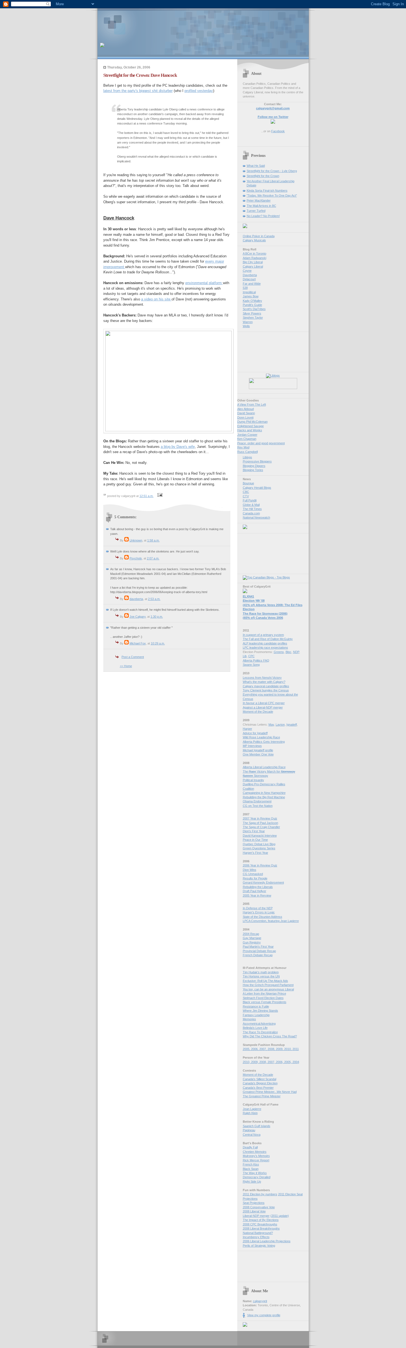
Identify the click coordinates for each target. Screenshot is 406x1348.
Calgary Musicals (254, 240)
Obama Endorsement (257, 801)
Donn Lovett (245, 417)
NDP (296, 652)
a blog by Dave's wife (178, 447)
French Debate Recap (258, 955)
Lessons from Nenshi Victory (262, 677)
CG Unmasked (253, 874)
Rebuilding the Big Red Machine (264, 797)
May (271, 724)
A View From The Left (251, 404)
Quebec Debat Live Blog (259, 844)
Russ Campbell (247, 451)
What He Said (256, 165)
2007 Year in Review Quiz (260, 818)
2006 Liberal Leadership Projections (267, 1241)
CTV (246, 496)
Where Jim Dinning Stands (260, 1010)
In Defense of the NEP (258, 908)
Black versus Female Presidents (264, 1002)
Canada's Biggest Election (260, 1083)
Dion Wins (249, 869)
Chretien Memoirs (255, 1151)
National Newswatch (256, 517)
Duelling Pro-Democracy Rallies (264, 784)
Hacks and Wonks (249, 430)
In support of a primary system (263, 634)
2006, (255, 1049)
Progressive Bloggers (257, 461)
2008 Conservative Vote (259, 1207)
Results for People (255, 878)
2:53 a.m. (154, 599)
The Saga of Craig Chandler (261, 827)
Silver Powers (252, 313)
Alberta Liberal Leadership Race (264, 767)
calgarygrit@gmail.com (273, 108)
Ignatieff (291, 724)
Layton (280, 724)
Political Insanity (253, 780)
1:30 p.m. (157, 616)
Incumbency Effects (256, 1237)
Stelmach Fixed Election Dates (263, 998)
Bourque (248, 483)
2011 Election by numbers (260, 1194)
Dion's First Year (254, 831)
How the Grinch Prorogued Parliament (268, 985)
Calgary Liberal (253, 266)
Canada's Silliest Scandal (259, 1079)
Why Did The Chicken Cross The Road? (270, 1036)
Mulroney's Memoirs (256, 1155)
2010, (288, 1049)
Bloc (288, 652)
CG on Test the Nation (258, 805)
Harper (247, 728)
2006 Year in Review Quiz (260, 865)
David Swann (246, 413)
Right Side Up (252, 1181)
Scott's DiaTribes (254, 309)
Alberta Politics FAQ (256, 660)
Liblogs (247, 457)
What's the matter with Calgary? (264, 681)
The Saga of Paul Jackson (260, 822)
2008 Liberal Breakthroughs (261, 1228)
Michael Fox (138, 643)
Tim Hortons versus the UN (261, 976)
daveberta (136, 599)
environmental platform (204, 283)
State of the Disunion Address (262, 916)
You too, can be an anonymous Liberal (268, 989)
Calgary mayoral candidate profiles (266, 686)
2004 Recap (251, 933)
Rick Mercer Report (256, 1160)
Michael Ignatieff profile (258, 750)
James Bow (251, 296)
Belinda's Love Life (255, 1027)
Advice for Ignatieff (255, 733)
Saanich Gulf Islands (256, 1126)
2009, (280, 1049)
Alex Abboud (245, 409)
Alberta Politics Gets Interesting (264, 741)
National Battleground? (258, 1233)
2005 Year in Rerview (257, 895)
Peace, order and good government (261, 443)
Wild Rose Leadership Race (261, 737)
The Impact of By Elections (261, 1220)
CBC (246, 491)
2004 (295, 1062)
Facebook (278, 131)
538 (245, 287)
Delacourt (249, 279)
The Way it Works (255, 1173)
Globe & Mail (251, 504)
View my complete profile (263, 1315)
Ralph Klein (250, 1113)
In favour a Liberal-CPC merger (264, 703)
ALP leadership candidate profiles (265, 643)
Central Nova (251, 1134)
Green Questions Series (259, 848)
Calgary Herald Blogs (257, 487)
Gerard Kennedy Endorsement (263, 882)
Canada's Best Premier (258, 1087)
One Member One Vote (258, 754)
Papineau (249, 1130)
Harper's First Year (255, 852)
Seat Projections (254, 1202)
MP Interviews (252, 745)
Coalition (248, 788)
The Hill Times (252, 509)
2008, (272, 1049)
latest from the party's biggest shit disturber (138, 91)
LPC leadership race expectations (265, 647)
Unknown (136, 540)
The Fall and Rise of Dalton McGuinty (268, 639)
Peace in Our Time (255, 839)
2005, (247, 1049)
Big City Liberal (253, 262)
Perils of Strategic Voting (259, 1245)
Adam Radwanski (254, 258)
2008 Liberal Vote (254, 1211)
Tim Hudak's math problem (261, 972)
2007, (263, 1049)
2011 (295, 1049)
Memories (249, 1019)
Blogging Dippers (254, 465)
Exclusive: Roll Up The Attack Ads (265, 980)
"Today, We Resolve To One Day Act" (272, 195)
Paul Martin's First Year (258, 946)
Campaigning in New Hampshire (264, 792)
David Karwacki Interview (260, 835)
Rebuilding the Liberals (258, 887)
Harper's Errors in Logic (259, 912)
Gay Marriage (252, 938)
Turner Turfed (256, 210)
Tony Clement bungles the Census (266, 690)
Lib (245, 656)
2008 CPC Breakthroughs (260, 1224)
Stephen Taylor (253, 317)
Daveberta (250, 275)
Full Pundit (250, 500)
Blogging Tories (253, 470)
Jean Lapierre (252, 1109)
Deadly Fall (250, 1147)
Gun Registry (252, 942)
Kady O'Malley (252, 300)
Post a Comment (133, 657)
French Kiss (251, 1164)
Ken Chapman (246, 438)
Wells (246, 326)
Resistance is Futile (256, 1006)
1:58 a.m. (153, 540)
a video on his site (156, 299)
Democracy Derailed (256, 1177)
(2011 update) (279, 1215)
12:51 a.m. (146, 496)
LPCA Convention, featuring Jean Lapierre (271, 921)
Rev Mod (243, 447)
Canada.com (251, 513)
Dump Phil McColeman (252, 421)
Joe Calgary (138, 616)
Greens (279, 652)
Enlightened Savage (250, 426)
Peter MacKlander (259, 200)
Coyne (247, 270)
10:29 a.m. (158, 643)
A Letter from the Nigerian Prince (264, 993)
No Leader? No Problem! (263, 216)
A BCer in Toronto (254, 253)
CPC (251, 656)
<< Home (126, 666)
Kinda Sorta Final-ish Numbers (267, 190)
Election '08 (254, 600)
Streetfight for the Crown (263, 176)
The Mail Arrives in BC (261, 205)
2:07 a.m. (153, 558)
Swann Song (251, 664)
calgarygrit (260, 1301)
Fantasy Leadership (256, 1015)
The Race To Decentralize (260, 1032)
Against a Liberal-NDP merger (263, 707)
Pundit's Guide (252, 304)
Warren (248, 322)
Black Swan (251, 1168)
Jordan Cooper (247, 434)
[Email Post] (159, 496)
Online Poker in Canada (259, 236)
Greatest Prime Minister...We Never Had (270, 1091)
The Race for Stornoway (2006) (265, 613)
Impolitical (249, 292)
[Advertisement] (164, 23)
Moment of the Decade (258, 711)
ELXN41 (248, 596)
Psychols (136, 558)
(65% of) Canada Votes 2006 (263, 617)
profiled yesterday (198, 91)
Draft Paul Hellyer (254, 891)
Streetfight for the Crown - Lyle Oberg (272, 171)
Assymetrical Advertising (259, 1023)
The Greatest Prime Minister (262, 1096)
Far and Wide (252, 283)
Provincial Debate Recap (259, 951)
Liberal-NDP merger (256, 1215)
